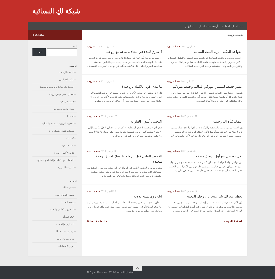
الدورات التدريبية (66, 167)
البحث (74, 46)
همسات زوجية (93, 46)
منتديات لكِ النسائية (232, 26)
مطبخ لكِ (189, 26)
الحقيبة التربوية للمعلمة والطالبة (58, 123)
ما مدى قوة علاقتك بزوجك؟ (142, 86)
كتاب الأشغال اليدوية (64, 152)
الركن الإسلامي (66, 79)
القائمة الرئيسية (66, 72)
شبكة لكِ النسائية (56, 11)
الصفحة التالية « (233, 221)
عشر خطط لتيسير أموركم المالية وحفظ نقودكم (208, 86)
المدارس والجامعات (64, 224)
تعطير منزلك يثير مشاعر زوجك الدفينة (214, 196)
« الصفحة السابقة (97, 221)
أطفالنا (70, 116)
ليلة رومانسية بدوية (148, 196)
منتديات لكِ (68, 187)
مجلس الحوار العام (64, 194)
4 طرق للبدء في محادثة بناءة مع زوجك (134, 52)
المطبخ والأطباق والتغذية (61, 209)
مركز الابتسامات (66, 246)
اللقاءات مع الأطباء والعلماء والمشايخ (55, 160)
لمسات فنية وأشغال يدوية (61, 130)
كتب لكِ (70, 138)
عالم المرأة (68, 216)
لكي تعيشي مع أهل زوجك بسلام (219, 156)
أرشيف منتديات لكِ (208, 26)
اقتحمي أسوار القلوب (146, 121)
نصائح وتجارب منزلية (63, 108)
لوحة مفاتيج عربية (65, 238)
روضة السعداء (67, 202)
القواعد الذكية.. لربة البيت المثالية (218, 52)
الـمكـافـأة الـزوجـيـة (228, 121)
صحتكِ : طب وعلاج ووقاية (61, 94)
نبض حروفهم (68, 145)
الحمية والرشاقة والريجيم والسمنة (57, 86)
